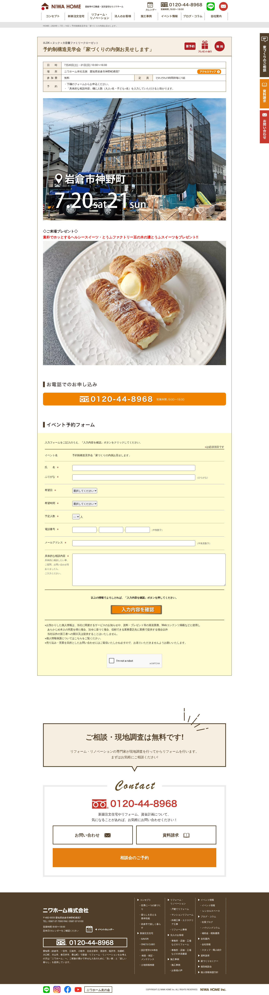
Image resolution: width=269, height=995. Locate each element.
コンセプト (145, 899)
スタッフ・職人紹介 (212, 949)
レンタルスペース (211, 910)
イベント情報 (207, 899)
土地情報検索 (147, 964)
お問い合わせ (87, 835)
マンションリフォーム (182, 914)
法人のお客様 (177, 934)
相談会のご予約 (134, 857)
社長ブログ (207, 921)
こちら (78, 638)
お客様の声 (176, 970)
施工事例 (174, 959)
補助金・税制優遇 (210, 933)
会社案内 (205, 938)
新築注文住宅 (146, 933)
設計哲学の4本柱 (149, 949)
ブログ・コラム (208, 916)
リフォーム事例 (179, 929)
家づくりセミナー (209, 960)
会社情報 (206, 944)
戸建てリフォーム (180, 908)
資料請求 (171, 835)
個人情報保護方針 (209, 972)
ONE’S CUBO (148, 944)
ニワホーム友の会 (98, 990)
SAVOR (145, 938)
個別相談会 (206, 966)
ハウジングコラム (211, 927)
